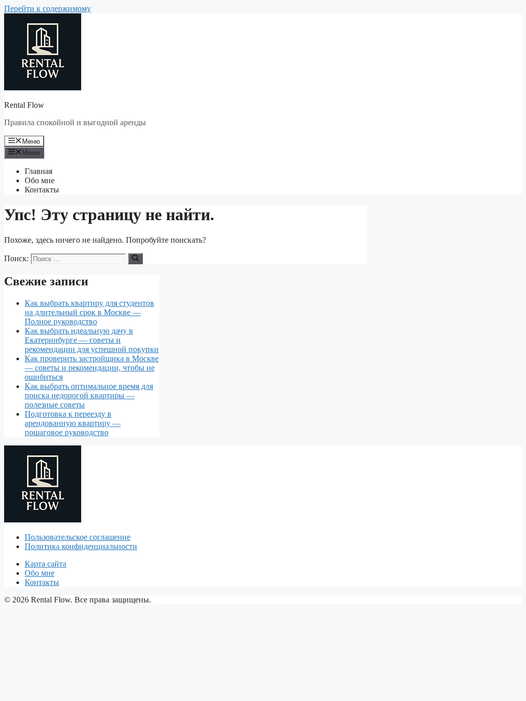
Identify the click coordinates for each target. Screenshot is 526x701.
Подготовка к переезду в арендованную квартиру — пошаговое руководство (73, 423)
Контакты (42, 189)
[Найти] (135, 258)
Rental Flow (24, 105)
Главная (38, 171)
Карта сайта (45, 563)
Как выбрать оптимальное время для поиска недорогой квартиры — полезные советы (89, 395)
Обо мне (39, 180)
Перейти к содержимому (47, 8)
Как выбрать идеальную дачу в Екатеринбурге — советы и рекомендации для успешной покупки (92, 340)
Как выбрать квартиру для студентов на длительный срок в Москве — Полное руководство (89, 312)
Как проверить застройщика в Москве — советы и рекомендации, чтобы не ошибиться (92, 367)
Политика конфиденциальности (81, 546)
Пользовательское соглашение (77, 537)
